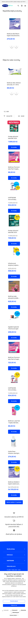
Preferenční (14, 610)
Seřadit (22, 116)
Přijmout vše (14, 605)
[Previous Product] (11, 46)
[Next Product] (16, 46)
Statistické (23, 610)
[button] (14, 549)
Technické (6, 610)
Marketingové (16, 612)
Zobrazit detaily (13, 615)
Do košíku (14, 147)
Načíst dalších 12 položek (14, 502)
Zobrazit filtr (9, 116)
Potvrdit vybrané (14, 601)
